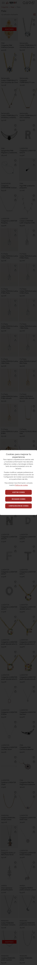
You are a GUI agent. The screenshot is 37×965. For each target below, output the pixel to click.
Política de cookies (21, 485)
